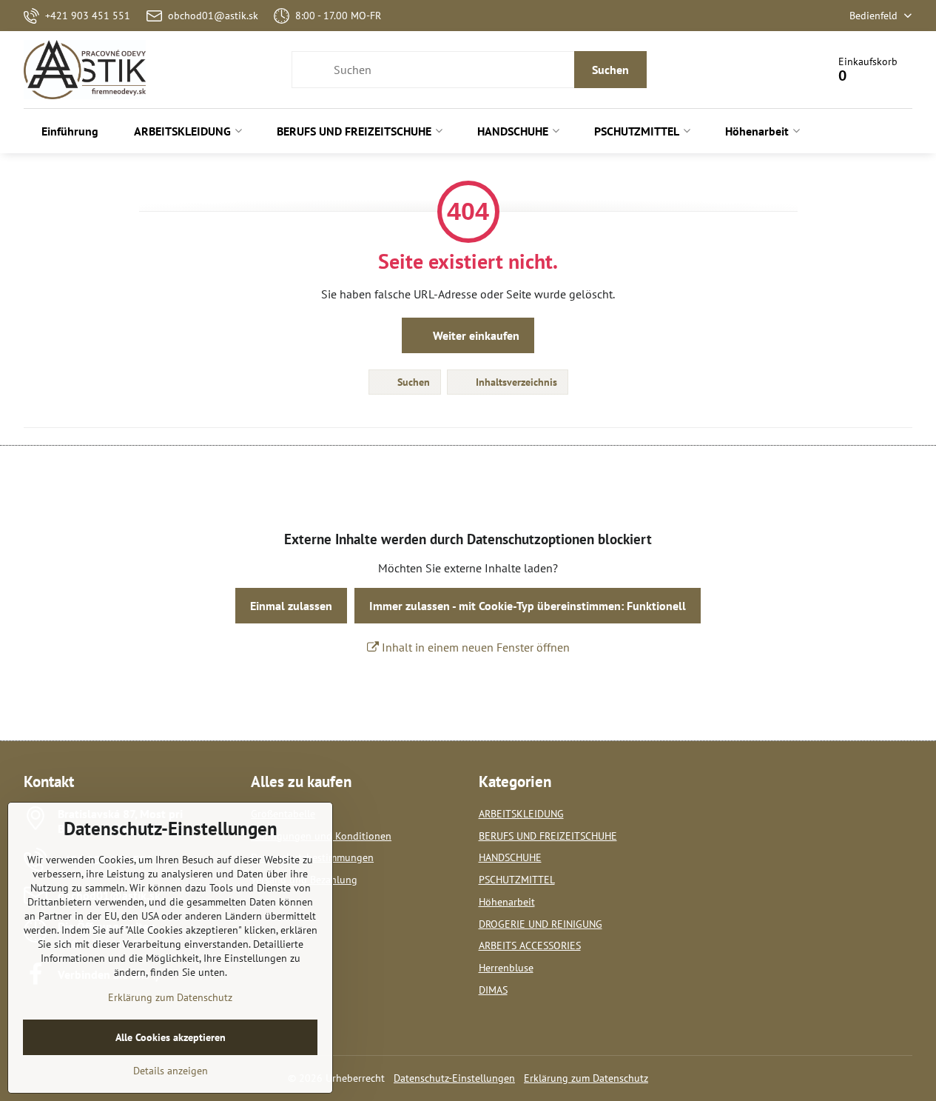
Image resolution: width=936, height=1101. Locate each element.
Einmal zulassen (291, 605)
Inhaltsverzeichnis (515, 382)
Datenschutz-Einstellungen (454, 1078)
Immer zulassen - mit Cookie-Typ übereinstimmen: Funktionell (527, 605)
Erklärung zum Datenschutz (586, 1078)
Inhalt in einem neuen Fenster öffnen (474, 647)
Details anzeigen (170, 1070)
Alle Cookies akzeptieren (170, 1037)
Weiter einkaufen (474, 335)
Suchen (610, 69)
